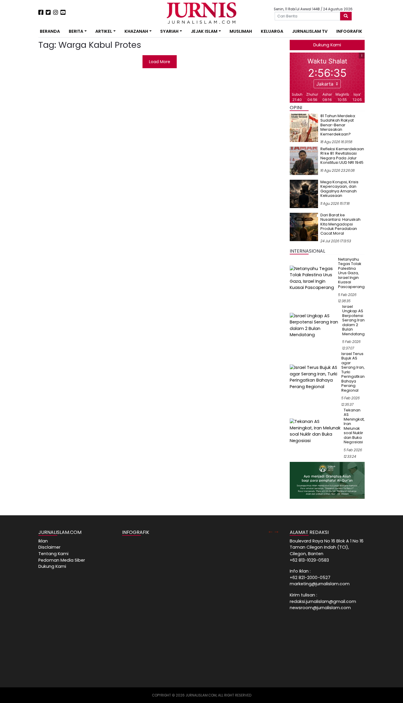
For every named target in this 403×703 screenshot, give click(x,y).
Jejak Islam (204, 31)
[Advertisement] (20, 109)
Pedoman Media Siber (61, 560)
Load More (159, 62)
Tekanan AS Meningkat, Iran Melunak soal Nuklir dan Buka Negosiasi (354, 426)
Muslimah (241, 31)
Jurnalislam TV (309, 31)
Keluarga (272, 31)
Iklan (43, 541)
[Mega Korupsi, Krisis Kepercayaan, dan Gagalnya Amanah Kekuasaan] (304, 194)
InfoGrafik (349, 31)
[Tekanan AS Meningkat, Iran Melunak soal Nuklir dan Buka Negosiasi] (315, 431)
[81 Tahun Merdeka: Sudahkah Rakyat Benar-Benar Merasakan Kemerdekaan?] (304, 127)
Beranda (50, 31)
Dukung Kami (327, 45)
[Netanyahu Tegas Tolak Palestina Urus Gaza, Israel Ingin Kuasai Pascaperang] (313, 278)
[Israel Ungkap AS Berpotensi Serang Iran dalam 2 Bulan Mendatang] (315, 325)
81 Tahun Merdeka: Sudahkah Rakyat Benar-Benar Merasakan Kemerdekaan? (338, 125)
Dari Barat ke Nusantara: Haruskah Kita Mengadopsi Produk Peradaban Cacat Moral (340, 224)
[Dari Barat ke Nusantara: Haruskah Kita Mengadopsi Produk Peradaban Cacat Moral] (304, 227)
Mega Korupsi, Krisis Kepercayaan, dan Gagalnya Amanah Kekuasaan (339, 189)
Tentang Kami (53, 554)
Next (276, 531)
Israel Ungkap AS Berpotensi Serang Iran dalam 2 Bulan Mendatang (353, 320)
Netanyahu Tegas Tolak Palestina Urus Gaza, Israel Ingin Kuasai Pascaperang (351, 273)
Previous (270, 531)
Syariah (169, 31)
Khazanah (136, 31)
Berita (76, 31)
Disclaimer (49, 547)
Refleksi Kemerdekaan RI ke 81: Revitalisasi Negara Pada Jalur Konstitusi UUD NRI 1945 (342, 156)
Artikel (103, 31)
